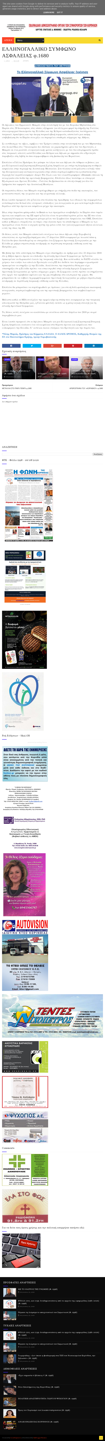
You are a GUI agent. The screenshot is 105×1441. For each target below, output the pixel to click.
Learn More (48, 12)
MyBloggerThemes (40, 1438)
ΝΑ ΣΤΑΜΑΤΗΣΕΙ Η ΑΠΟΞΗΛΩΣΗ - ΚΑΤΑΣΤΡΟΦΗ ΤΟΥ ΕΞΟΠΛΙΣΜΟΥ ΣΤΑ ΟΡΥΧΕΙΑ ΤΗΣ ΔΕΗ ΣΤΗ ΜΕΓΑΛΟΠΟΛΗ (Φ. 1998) (86, 368)
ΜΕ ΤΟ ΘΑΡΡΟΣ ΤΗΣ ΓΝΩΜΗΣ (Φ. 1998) (37, 1289)
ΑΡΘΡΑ (26, 61)
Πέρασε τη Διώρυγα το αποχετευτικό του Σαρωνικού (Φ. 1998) (47, 1312)
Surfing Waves (42, 742)
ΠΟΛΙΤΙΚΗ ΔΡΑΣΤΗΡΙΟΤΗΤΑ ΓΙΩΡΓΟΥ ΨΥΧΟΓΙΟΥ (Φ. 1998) (47, 1398)
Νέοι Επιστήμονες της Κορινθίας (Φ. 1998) (38, 1387)
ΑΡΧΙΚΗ (8, 40)
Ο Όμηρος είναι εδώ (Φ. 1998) (52, 373)
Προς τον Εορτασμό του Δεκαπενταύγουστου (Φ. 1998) (44, 1410)
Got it (60, 12)
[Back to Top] (101, 1438)
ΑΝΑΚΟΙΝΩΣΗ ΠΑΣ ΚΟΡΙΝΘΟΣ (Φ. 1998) (38, 1422)
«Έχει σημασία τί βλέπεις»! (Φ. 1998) (17, 372)
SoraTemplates (15, 1438)
